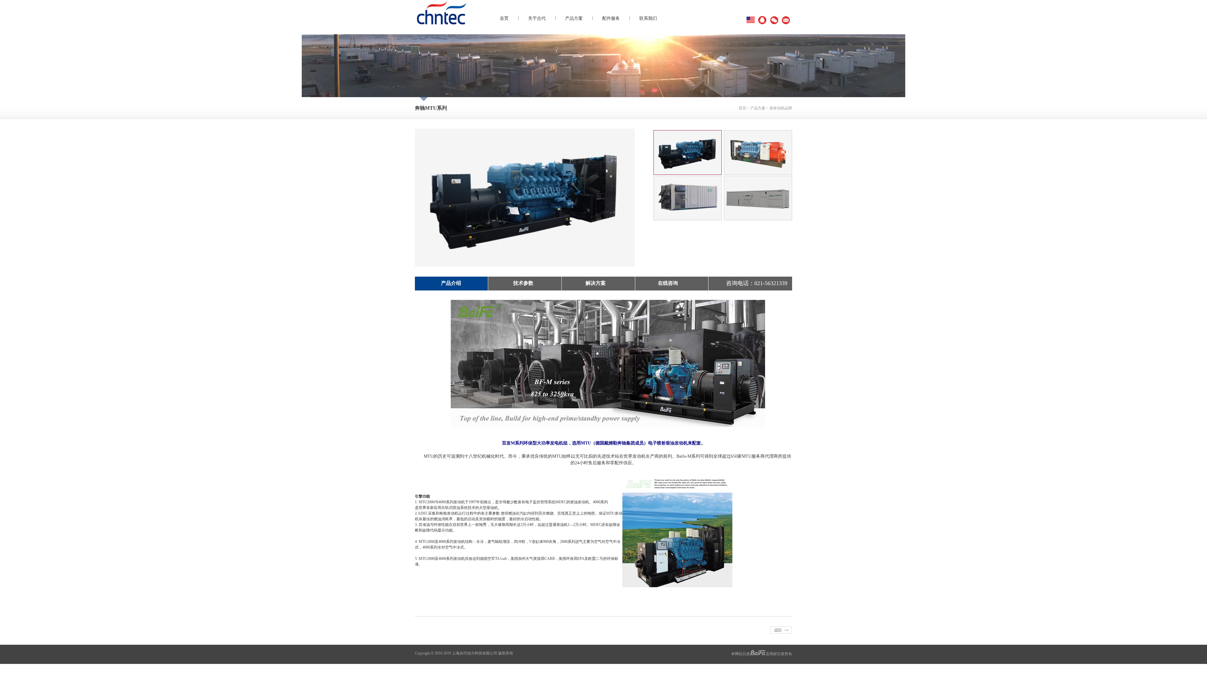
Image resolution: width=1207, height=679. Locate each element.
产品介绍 (451, 283)
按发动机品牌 (780, 108)
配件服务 (611, 18)
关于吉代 (537, 18)
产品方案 (574, 18)
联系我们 (648, 18)
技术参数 (523, 283)
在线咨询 (668, 283)
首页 (504, 18)
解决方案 (596, 283)
